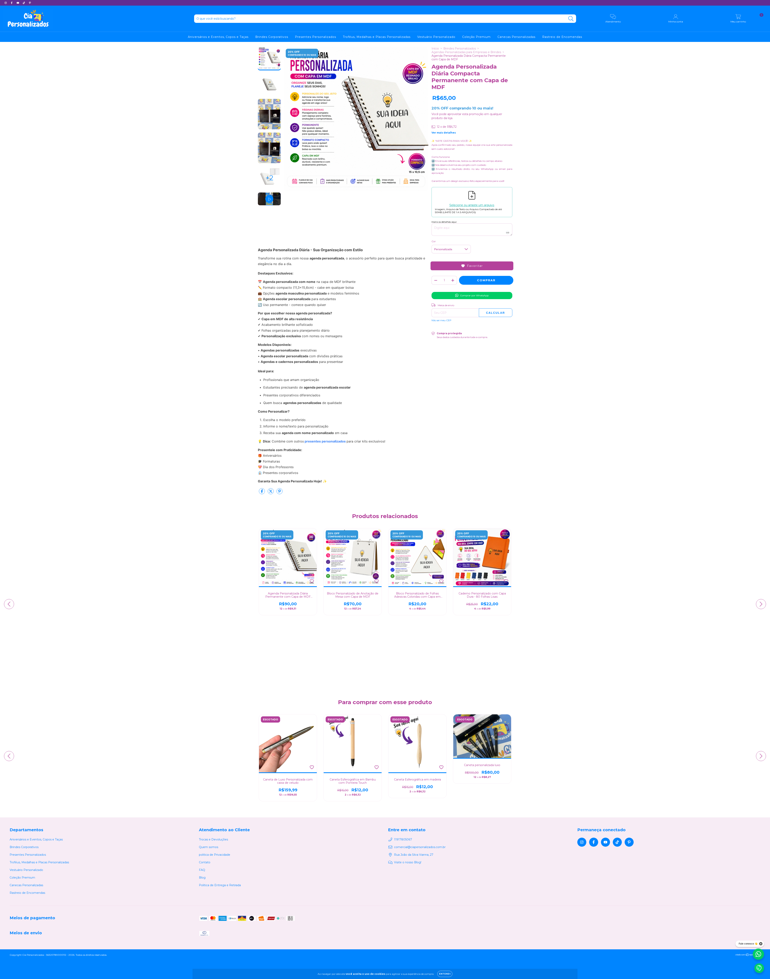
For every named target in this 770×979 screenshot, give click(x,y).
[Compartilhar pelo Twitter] (271, 493)
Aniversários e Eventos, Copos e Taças (218, 37)
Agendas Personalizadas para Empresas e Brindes (466, 52)
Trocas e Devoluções (213, 839)
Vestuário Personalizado (436, 37)
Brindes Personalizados (459, 48)
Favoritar (475, 266)
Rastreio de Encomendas (562, 37)
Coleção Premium (476, 37)
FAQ (202, 870)
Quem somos (208, 847)
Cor (434, 241)
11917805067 (403, 839)
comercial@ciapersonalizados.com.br (420, 847)
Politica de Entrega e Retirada (220, 885)
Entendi (445, 974)
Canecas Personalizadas (516, 37)
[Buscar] (571, 18)
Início (435, 48)
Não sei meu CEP (441, 320)
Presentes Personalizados (315, 37)
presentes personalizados (325, 441)
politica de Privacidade (214, 854)
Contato (204, 862)
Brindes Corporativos (271, 37)
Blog (202, 877)
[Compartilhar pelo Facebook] (262, 493)
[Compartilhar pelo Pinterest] (280, 493)
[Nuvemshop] (747, 955)
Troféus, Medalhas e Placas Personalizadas (376, 37)
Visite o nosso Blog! (407, 862)
